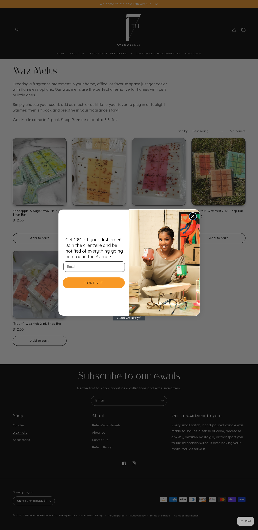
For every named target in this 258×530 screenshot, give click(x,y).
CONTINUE (93, 283)
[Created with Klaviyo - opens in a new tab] (129, 318)
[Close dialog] (192, 216)
